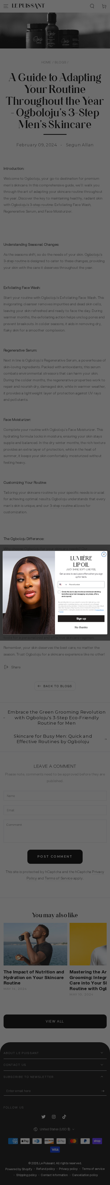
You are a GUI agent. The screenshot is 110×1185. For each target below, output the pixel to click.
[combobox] (63, 584)
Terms (61, 611)
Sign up (81, 618)
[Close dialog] (104, 554)
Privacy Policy (99, 609)
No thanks (81, 627)
